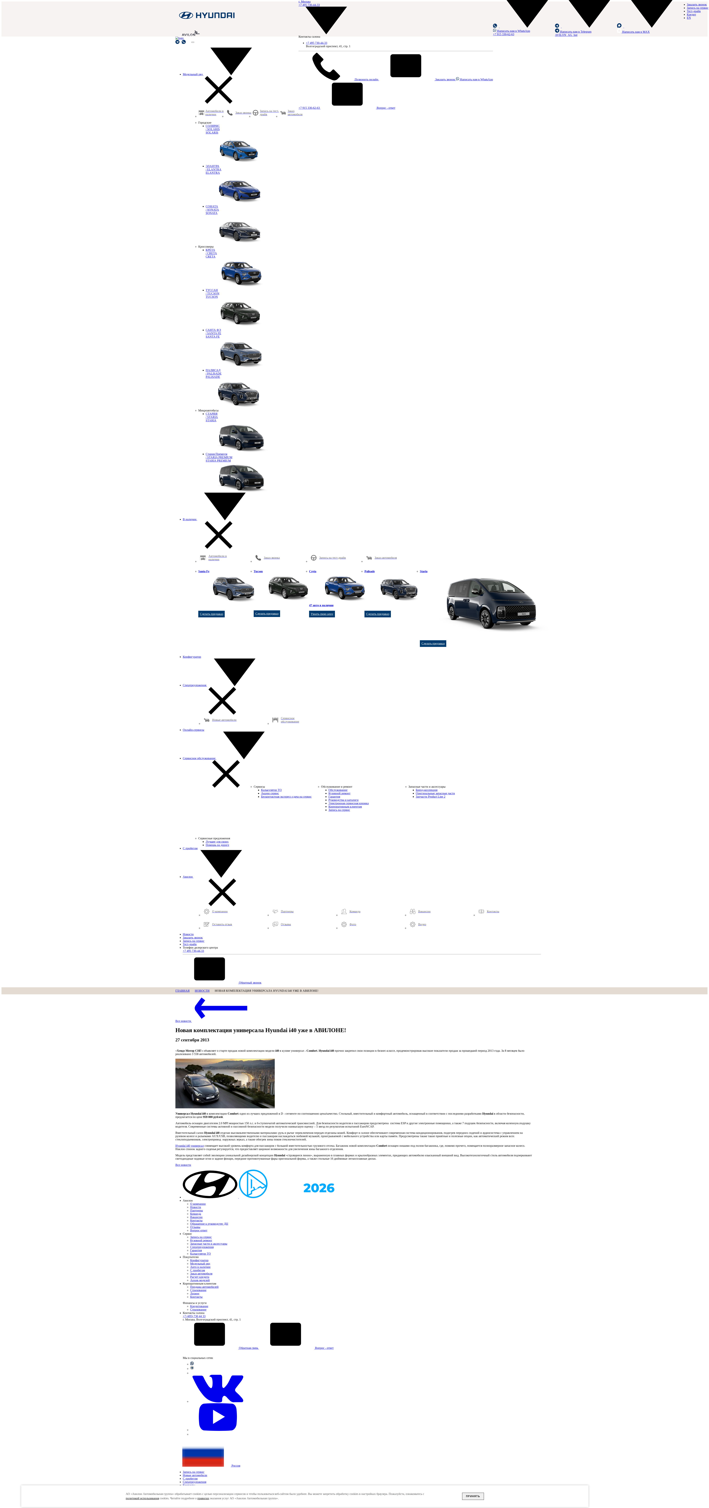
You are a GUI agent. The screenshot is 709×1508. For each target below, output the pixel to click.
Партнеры (196, 1210)
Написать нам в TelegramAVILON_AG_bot (573, 33)
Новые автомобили (195, 1475)
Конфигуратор (192, 656)
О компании (198, 1203)
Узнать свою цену (322, 614)
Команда (195, 1213)
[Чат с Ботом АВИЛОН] (177, 42)
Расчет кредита (199, 1276)
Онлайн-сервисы (193, 729)
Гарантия (196, 1250)
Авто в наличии (200, 1267)
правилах (203, 1498)
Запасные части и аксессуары (208, 1243)
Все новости (183, 1021)
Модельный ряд (193, 74)
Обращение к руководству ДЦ (209, 1223)
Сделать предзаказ (211, 614)
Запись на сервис (697, 7)
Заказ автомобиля (201, 1273)
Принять (473, 1496)
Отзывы (195, 1227)
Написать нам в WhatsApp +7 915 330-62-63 (511, 32)
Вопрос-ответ (198, 1230)
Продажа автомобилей (204, 1286)
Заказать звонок (445, 79)
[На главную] (206, 19)
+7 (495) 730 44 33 (194, 1316)
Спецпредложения (195, 685)
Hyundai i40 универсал (189, 1145)
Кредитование (199, 1306)
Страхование (198, 1290)
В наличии (190, 519)
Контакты (196, 1220)
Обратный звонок (249, 982)
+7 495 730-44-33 (316, 42)
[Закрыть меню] (218, 102)
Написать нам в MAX (635, 31)
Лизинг (195, 1293)
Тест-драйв (694, 11)
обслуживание (199, 758)
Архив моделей (200, 1280)
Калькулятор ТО (200, 1253)
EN (689, 17)
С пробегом (190, 848)
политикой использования (142, 1498)
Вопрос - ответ (385, 107)
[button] (524, 26)
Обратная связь (248, 1348)
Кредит (691, 14)
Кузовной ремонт (201, 1240)
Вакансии (196, 1217)
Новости (188, 934)
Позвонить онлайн (366, 79)
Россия (235, 1465)
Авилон (188, 876)
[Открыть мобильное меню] (192, 42)
